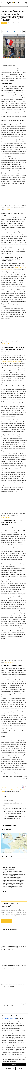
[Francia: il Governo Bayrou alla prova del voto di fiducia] (14, 958)
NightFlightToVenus (8, 662)
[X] (10, 31)
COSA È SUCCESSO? (8, 800)
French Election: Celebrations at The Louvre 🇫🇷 (11, 54)
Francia (9, 22)
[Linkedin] (14, 31)
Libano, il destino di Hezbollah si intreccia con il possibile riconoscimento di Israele (13, 947)
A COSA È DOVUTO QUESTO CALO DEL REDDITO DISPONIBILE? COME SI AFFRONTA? (14, 815)
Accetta (14, 1064)
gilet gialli (15, 22)
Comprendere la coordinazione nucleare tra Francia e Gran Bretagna (12, 985)
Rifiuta (20, 1068)
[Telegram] (20, 31)
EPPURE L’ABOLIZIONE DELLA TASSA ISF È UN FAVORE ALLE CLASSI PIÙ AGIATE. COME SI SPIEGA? (14, 808)
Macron (19, 22)
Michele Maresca (4, 949)
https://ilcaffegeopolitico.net (8, 869)
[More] (23, 31)
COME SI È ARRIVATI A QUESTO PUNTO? (13, 802)
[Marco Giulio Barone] (2, 28)
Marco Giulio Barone (9, 867)
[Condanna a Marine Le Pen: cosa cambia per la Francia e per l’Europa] (14, 996)
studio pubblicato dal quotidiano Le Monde (11, 361)
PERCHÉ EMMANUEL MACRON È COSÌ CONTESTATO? (12, 804)
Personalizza (8, 1068)
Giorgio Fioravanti (4, 968)
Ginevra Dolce (3, 1007)
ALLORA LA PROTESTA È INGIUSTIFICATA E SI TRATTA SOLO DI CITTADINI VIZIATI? (14, 812)
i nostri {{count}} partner (10, 1018)
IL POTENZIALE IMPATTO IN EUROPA (13, 818)
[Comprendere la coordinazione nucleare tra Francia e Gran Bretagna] (14, 977)
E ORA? (6, 820)
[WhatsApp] (17, 31)
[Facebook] (7, 31)
